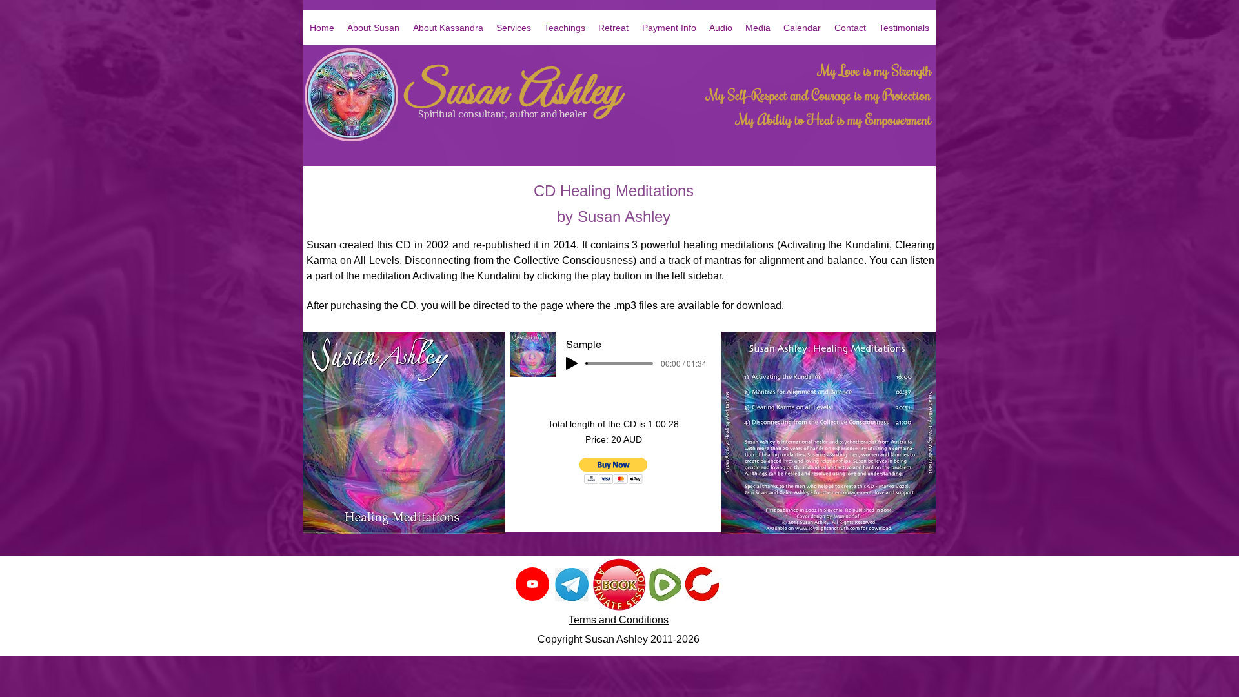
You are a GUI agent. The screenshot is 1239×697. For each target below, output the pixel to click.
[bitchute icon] (702, 584)
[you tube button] (532, 584)
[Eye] (571, 584)
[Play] (572, 363)
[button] (721, 27)
